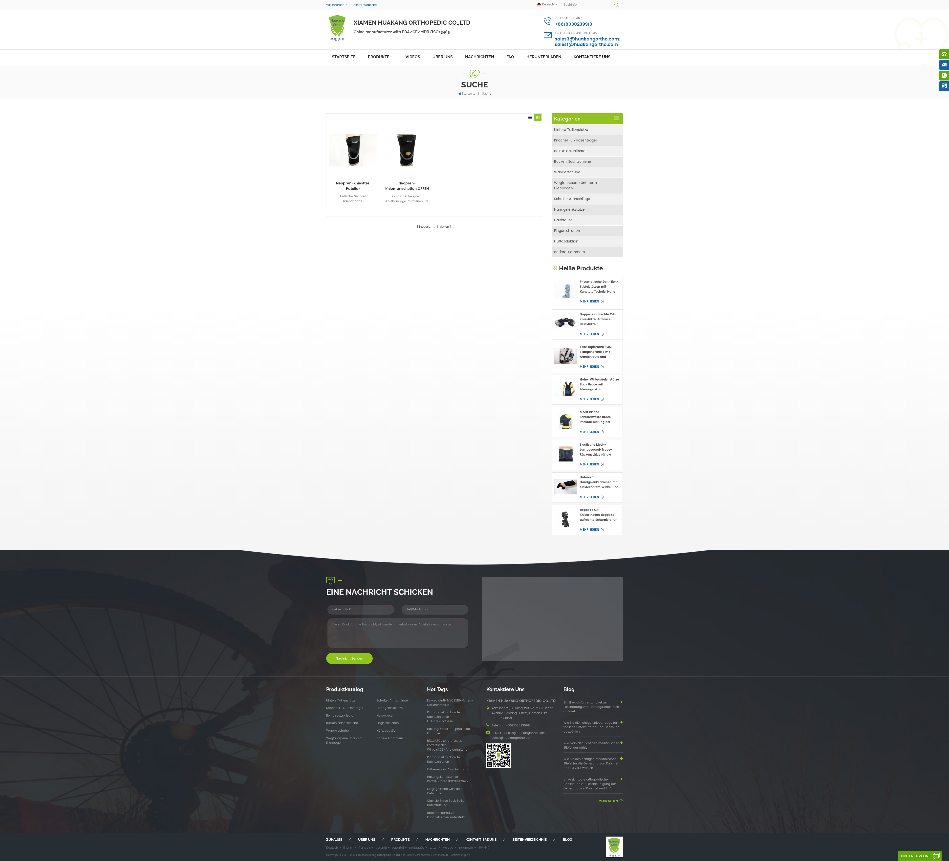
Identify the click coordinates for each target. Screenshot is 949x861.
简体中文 (484, 847)
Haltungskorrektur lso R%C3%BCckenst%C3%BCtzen (447, 779)
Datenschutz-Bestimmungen (450, 855)
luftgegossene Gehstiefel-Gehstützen (446, 791)
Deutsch (332, 847)
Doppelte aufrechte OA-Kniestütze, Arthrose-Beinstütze (598, 319)
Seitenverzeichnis (530, 839)
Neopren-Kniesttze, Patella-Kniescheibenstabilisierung (353, 186)
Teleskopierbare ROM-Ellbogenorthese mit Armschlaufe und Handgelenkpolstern (596, 352)
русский (381, 847)
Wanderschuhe (567, 172)
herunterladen (543, 57)
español (398, 847)
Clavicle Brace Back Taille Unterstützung (445, 803)
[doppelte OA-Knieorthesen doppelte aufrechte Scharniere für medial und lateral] (565, 519)
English (348, 847)
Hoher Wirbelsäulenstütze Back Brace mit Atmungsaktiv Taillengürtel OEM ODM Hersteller (599, 384)
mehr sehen (589, 301)
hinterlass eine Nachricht (915, 857)
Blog (567, 839)
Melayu (448, 847)
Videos (413, 57)
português (416, 847)
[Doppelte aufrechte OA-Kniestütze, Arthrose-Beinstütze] (565, 323)
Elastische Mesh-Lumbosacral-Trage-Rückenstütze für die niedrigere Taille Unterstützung (596, 449)
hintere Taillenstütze (571, 130)
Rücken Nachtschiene (572, 161)
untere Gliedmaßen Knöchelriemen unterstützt (446, 815)
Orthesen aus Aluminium (445, 769)
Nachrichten (479, 57)
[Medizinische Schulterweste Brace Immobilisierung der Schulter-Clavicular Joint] (565, 421)
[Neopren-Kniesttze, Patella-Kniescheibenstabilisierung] (353, 150)
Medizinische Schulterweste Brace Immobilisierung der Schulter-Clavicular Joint (599, 417)
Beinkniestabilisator (570, 151)
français (365, 847)
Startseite (344, 57)
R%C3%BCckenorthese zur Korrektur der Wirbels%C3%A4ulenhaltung (447, 745)
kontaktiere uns (592, 57)
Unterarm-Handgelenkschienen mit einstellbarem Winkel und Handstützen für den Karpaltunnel (599, 482)
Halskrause (563, 220)
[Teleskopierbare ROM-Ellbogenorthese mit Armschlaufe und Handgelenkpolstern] (565, 356)
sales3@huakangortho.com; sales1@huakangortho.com (588, 42)
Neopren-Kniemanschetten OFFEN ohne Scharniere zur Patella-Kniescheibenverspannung (407, 186)
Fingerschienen (567, 231)
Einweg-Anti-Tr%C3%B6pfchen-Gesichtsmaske (450, 703)
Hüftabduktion (566, 241)
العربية (433, 847)
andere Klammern (569, 252)
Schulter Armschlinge (572, 199)
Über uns (442, 57)
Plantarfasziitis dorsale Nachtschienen (443, 759)
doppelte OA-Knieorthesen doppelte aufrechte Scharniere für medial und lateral (598, 515)
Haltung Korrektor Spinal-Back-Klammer (450, 731)
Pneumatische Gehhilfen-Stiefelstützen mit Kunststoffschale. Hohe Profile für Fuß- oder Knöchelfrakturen (599, 287)
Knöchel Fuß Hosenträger (575, 140)
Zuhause (334, 839)
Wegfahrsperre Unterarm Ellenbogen (575, 185)
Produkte (378, 57)
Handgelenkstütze (569, 209)
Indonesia (465, 847)
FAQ (510, 57)
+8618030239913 (573, 24)
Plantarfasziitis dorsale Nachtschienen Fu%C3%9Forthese (443, 717)
